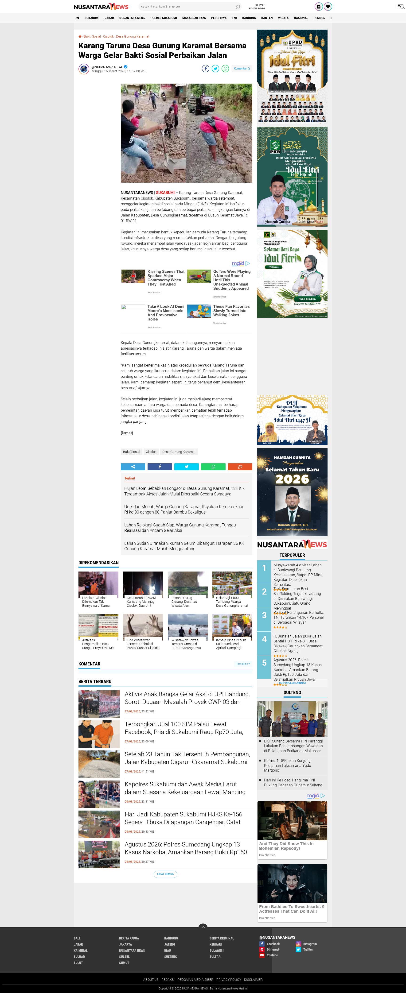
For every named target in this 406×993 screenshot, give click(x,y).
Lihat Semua (165, 874)
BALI (77, 938)
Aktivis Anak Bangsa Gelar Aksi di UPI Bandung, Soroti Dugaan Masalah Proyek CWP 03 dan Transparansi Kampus (187, 702)
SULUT (78, 963)
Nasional (301, 18)
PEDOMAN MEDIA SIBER (195, 979)
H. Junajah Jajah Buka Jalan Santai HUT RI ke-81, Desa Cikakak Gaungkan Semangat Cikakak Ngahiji (298, 643)
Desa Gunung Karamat (132, 36)
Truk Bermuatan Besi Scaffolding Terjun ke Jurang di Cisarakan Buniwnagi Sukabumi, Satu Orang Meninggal (297, 598)
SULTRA (215, 956)
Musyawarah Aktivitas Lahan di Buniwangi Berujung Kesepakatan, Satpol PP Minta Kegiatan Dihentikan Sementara (298, 575)
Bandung (249, 18)
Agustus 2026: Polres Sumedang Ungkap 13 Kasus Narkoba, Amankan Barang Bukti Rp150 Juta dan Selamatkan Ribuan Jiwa (186, 852)
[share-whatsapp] (225, 68)
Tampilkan (242, 663)
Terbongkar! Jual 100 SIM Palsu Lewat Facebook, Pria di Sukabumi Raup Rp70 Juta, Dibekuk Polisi (184, 732)
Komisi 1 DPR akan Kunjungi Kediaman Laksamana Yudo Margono (288, 765)
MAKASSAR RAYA (194, 18)
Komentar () (242, 68)
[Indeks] (319, 6)
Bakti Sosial (92, 36)
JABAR (109, 18)
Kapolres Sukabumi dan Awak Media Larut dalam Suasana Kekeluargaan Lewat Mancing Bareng (185, 792)
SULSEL (124, 956)
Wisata (283, 18)
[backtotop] (203, 928)
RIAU (167, 950)
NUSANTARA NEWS (132, 18)
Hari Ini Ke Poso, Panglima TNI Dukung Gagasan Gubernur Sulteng (293, 782)
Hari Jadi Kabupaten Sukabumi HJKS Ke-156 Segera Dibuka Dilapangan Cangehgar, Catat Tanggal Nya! (183, 822)
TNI (234, 18)
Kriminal (81, 950)
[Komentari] (240, 466)
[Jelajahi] (400, 6)
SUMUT (124, 963)
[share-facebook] (205, 68)
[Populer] (328, 6)
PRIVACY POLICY (228, 979)
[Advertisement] (97, 148)
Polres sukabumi (164, 18)
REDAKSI (168, 979)
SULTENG (170, 956)
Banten (267, 18)
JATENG (169, 944)
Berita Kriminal (222, 938)
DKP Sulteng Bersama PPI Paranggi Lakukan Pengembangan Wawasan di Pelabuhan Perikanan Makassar (293, 746)
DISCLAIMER (253, 979)
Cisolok (108, 36)
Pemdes (319, 18)
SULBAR (79, 956)
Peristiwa (218, 18)
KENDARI (216, 944)
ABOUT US (150, 979)
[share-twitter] (215, 68)
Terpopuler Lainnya (292, 682)
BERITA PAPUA (129, 938)
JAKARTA (125, 944)
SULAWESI (217, 950)
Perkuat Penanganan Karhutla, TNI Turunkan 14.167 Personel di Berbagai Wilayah (298, 617)
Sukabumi (92, 18)
